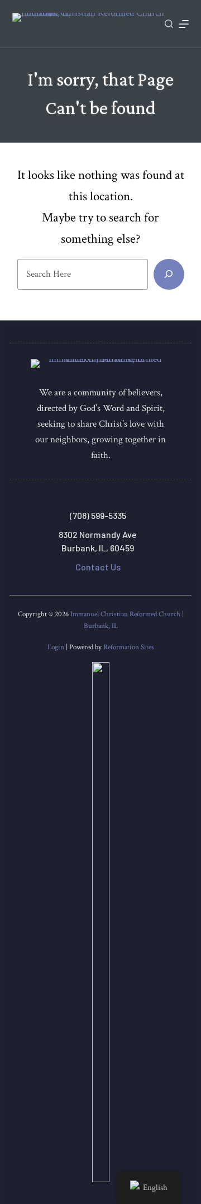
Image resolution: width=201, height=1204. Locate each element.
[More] (184, 24)
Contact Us (98, 566)
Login (55, 647)
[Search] (169, 24)
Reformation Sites (128, 647)
